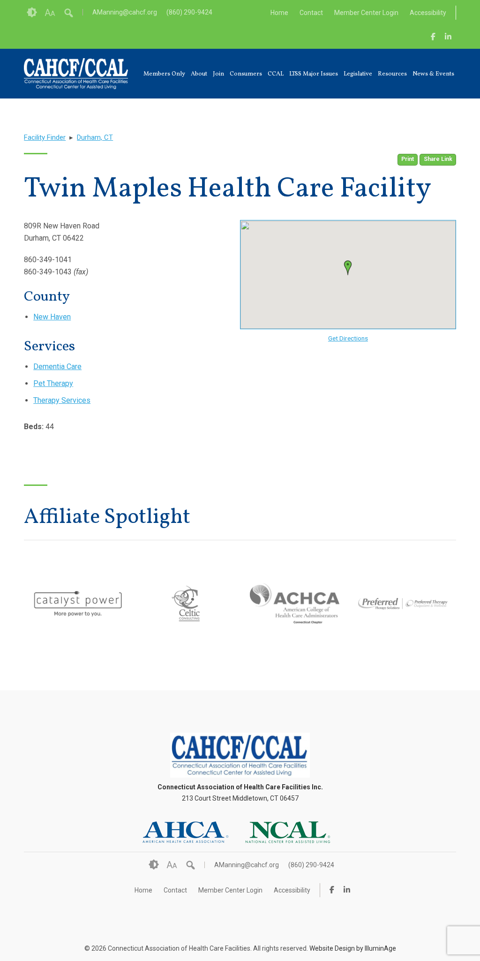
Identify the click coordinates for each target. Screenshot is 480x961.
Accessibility (428, 12)
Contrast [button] (32, 13)
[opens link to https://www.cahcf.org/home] (240, 775)
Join (218, 74)
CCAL (276, 74)
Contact (311, 12)
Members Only (164, 74)
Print (407, 159)
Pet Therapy (53, 383)
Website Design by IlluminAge (352, 948)
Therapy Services (61, 400)
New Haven (52, 316)
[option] (78, 603)
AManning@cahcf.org (124, 12)
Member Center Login (366, 12)
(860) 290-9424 (189, 12)
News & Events (433, 74)
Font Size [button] (50, 12)
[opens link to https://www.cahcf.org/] (76, 73)
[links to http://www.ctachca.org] (294, 618)
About (199, 74)
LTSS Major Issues (313, 74)
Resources (392, 74)
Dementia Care (57, 366)
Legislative (358, 74)
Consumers (246, 74)
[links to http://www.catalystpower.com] (78, 620)
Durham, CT (95, 137)
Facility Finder (45, 137)
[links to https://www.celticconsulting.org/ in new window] (186, 620)
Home (279, 12)
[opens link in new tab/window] (433, 36)
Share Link (438, 159)
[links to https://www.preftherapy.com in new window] (403, 633)
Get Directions (348, 338)
